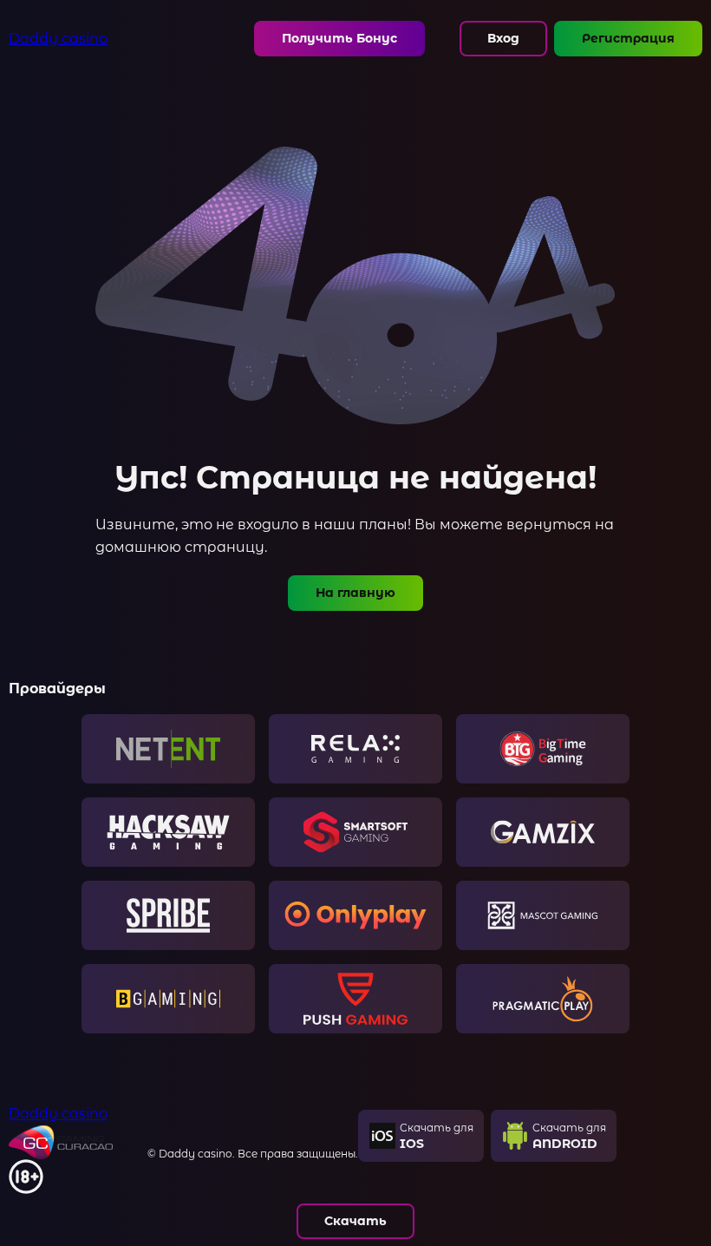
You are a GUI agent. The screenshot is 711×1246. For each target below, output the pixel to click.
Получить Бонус (339, 38)
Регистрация (628, 38)
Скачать (355, 1221)
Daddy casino (58, 38)
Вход (503, 38)
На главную (355, 592)
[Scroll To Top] (685, 1159)
